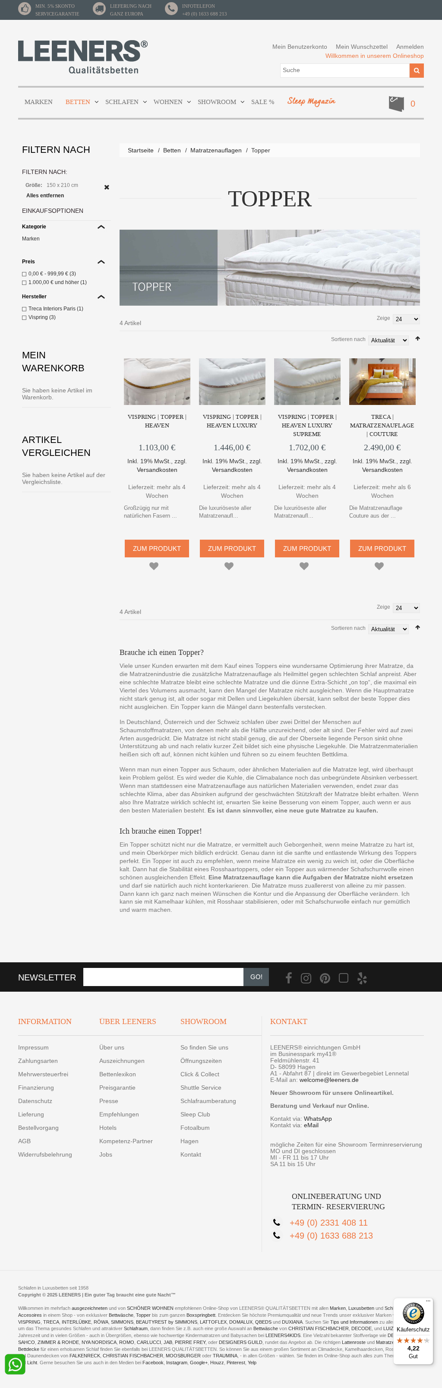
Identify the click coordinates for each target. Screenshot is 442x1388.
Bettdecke (28, 1349)
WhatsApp (318, 1118)
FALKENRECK (84, 1355)
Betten (172, 150)
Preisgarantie (117, 1087)
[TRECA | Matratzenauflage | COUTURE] (382, 381)
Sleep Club (195, 1114)
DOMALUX (241, 1322)
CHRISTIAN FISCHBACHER (318, 1328)
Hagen (189, 1141)
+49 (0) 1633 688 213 (204, 13)
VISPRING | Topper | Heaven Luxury (232, 421)
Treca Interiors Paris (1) (55, 309)
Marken (31, 239)
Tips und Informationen (354, 1322)
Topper (143, 1315)
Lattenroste (354, 1342)
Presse (108, 1100)
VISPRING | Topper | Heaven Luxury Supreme (307, 425)
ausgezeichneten (90, 1308)
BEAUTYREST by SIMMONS (166, 1322)
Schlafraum (136, 1328)
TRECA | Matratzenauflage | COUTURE (382, 425)
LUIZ (388, 1328)
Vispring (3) (42, 317)
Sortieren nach (348, 339)
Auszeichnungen (122, 1060)
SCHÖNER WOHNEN (150, 1308)
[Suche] (417, 70)
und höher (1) (57, 282)
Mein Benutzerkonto (299, 46)
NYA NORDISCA (99, 1342)
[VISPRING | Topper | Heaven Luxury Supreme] (307, 381)
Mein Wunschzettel (362, 46)
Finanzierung (36, 1087)
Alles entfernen (45, 196)
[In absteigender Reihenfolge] (417, 338)
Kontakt (190, 1154)
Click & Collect (199, 1074)
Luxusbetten (361, 1308)
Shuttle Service (200, 1087)
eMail (311, 1125)
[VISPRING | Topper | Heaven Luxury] (232, 381)
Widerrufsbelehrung (45, 1154)
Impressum (33, 1047)
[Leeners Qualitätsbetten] (83, 56)
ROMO (126, 1342)
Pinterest (236, 1362)
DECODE (361, 1328)
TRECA (51, 1322)
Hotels (108, 1127)
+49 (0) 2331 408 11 (329, 1222)
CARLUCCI (149, 1342)
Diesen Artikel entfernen (107, 186)
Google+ (199, 1362)
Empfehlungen (119, 1114)
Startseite (141, 150)
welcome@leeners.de (329, 1079)
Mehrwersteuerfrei (43, 1074)
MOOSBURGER (183, 1355)
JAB (168, 1342)
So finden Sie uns (204, 1047)
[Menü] (428, 1303)
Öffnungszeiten (201, 1060)
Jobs (105, 1154)
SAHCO (26, 1342)
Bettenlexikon (117, 1074)
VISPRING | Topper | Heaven (157, 421)
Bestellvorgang (38, 1127)
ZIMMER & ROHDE (58, 1342)
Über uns (111, 1047)
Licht (32, 1362)
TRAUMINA (225, 1355)
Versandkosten (157, 469)
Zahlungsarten (38, 1060)
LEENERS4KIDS (282, 1335)
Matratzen (386, 1342)
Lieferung (31, 1114)
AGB (24, 1141)
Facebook (153, 1362)
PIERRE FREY (190, 1342)
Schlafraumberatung (208, 1100)
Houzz (217, 1362)
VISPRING (29, 1322)
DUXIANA (292, 1322)
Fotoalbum (195, 1127)
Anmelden (410, 46)
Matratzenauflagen (216, 150)
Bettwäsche (121, 1315)
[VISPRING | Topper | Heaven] (157, 381)
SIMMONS (122, 1322)
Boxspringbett (200, 1315)
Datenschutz (35, 1100)
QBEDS (263, 1322)
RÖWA (101, 1322)
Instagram (176, 1362)
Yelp (252, 1362)
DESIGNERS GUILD (240, 1342)
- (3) (52, 274)
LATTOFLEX (213, 1322)
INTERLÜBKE (76, 1322)
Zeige (383, 318)
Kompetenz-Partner (126, 1141)
